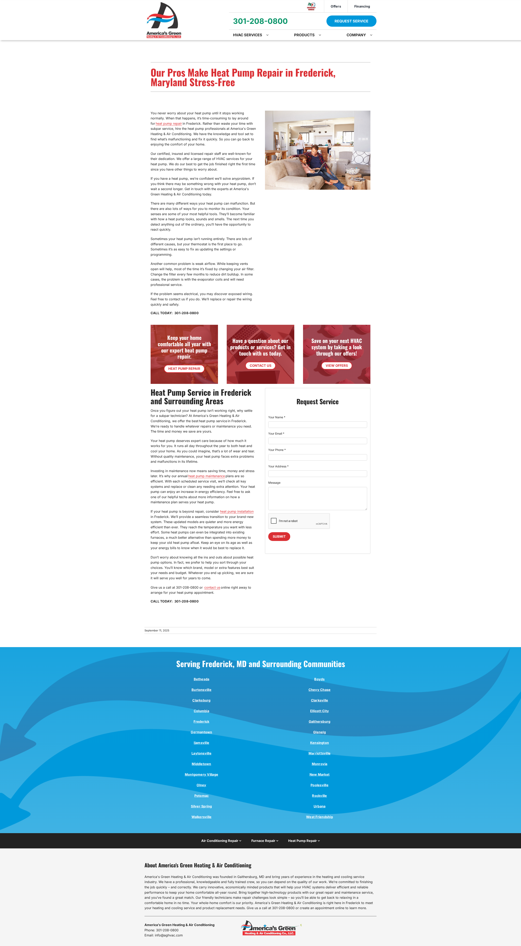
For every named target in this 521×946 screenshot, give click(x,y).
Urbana (319, 806)
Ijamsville (201, 743)
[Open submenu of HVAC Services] (269, 35)
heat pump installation (237, 511)
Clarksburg (201, 700)
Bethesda (201, 679)
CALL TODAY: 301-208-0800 (175, 313)
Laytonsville (201, 753)
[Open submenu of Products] (322, 35)
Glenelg (319, 732)
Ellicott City (319, 711)
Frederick (201, 721)
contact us (212, 587)
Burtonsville (201, 690)
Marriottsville (320, 753)
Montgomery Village (201, 774)
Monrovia (319, 764)
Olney (201, 785)
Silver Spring (201, 806)
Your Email (276, 433)
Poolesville (319, 785)
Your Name (276, 417)
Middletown (201, 764)
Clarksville (319, 700)
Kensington (319, 743)
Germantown (201, 732)
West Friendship (319, 817)
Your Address (278, 466)
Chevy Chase (320, 690)
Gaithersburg (320, 721)
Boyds (319, 679)
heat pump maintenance (206, 476)
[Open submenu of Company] (373, 35)
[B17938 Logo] (164, 4)
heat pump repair (169, 123)
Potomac (201, 796)
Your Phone (277, 450)
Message (274, 482)
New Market (319, 774)
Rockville (319, 796)
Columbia (201, 711)
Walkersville (202, 817)
